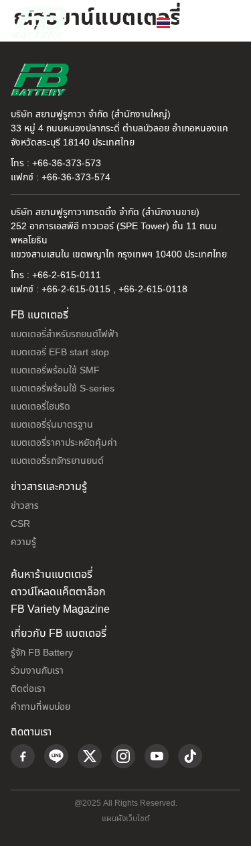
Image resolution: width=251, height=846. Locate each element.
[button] (227, 22)
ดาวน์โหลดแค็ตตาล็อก (58, 592)
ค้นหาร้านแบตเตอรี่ (51, 574)
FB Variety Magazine (60, 609)
